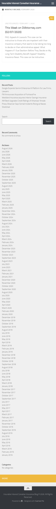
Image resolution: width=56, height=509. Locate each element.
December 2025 (8, 173)
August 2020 (7, 292)
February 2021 (8, 273)
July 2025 (5, 189)
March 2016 (7, 449)
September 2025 (9, 183)
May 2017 (6, 408)
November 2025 (8, 176)
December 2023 (8, 248)
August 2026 (7, 148)
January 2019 (7, 352)
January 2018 (7, 386)
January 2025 (7, 208)
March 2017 (7, 414)
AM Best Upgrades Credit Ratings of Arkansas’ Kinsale (23, 101)
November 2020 (8, 283)
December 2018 (8, 355)
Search (4, 116)
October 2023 (7, 255)
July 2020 (5, 295)
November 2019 (8, 320)
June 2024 (6, 230)
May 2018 (6, 377)
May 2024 (6, 233)
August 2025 (7, 186)
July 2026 (5, 151)
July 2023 (5, 264)
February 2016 (8, 452)
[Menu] (52, 3)
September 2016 (9, 430)
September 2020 (9, 289)
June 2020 (6, 298)
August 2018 (7, 367)
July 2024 (5, 226)
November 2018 (8, 358)
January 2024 (7, 245)
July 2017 (5, 402)
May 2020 (6, 302)
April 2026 (6, 161)
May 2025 (6, 195)
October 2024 (7, 217)
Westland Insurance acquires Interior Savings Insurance (24, 97)
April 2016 (6, 445)
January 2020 (7, 314)
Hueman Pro (39, 501)
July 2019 (5, 333)
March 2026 (7, 164)
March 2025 (7, 201)
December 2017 (8, 389)
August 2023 (7, 261)
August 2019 (7, 330)
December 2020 (8, 280)
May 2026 (6, 158)
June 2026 (6, 155)
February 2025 (8, 205)
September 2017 (9, 399)
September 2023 (9, 258)
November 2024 (8, 214)
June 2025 (6, 192)
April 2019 (6, 342)
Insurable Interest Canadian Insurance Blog (22, 3)
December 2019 (8, 317)
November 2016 (8, 424)
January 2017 (7, 420)
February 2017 (8, 417)
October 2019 (7, 323)
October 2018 (7, 361)
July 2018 (5, 370)
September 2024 (9, 220)
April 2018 (6, 380)
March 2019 (7, 345)
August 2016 (7, 433)
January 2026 (7, 170)
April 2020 (6, 305)
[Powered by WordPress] (22, 501)
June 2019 (6, 336)
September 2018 (9, 364)
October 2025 (7, 180)
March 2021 (7, 270)
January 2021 (7, 277)
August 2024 (7, 223)
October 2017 (7, 395)
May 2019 (6, 339)
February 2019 (8, 349)
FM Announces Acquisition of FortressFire (19, 94)
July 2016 (5, 436)
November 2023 (8, 252)
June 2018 (6, 374)
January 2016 (7, 455)
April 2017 (6, 411)
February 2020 (8, 311)
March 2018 (7, 383)
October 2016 (7, 427)
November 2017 (8, 392)
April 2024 (6, 236)
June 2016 (6, 439)
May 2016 (6, 442)
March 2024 (7, 239)
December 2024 (8, 211)
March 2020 (7, 308)
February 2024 (8, 242)
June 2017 (6, 405)
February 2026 (8, 167)
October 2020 (7, 286)
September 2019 (9, 327)
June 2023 (6, 267)
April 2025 (6, 198)
